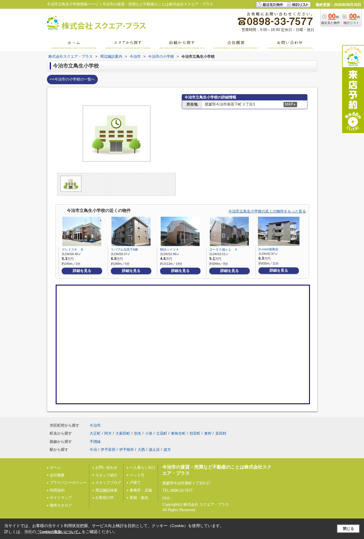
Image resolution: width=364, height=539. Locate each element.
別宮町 (194, 433)
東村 (208, 433)
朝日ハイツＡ (169, 249)
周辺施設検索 (106, 490)
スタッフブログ (108, 482)
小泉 (148, 433)
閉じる (348, 528)
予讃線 (95, 441)
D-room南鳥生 (268, 249)
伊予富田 (108, 449)
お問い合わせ (106, 467)
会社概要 (57, 475)
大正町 (95, 433)
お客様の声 (104, 497)
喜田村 (220, 433)
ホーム (55, 467)
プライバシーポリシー (68, 482)
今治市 (95, 425)
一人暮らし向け (143, 467)
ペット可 (137, 475)
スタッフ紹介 (106, 475)
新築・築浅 (139, 497)
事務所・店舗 (141, 490)
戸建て (135, 482)
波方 (167, 449)
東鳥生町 (178, 433)
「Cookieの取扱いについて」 (59, 532)
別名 (137, 433)
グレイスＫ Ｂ (73, 249)
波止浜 (154, 449)
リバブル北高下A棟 (124, 249)
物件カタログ (61, 505)
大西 (141, 449)
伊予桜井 (126, 449)
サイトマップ (61, 497)
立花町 (161, 433)
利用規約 (57, 490)
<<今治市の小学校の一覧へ (72, 79)
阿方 (108, 433)
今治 (93, 449)
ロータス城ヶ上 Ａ (223, 249)
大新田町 (122, 433)
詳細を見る (82, 271)
